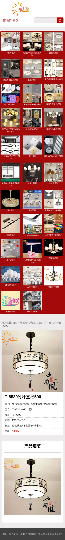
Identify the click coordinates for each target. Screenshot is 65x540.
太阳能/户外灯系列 (32, 235)
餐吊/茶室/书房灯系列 (32, 104)
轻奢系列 (10, 210)
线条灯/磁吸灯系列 (10, 80)
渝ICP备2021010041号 (15, 533)
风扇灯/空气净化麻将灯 (54, 210)
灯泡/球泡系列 (10, 285)
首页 (15, 322)
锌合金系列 (53, 258)
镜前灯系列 (10, 235)
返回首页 (6, 20)
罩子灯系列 (10, 260)
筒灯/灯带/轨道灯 (10, 104)
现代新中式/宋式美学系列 (32, 54)
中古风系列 (53, 183)
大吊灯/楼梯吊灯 (32, 129)
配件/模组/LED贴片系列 (53, 156)
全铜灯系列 (32, 183)
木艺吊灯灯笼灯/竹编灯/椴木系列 (11, 130)
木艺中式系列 (32, 287)
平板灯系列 (10, 53)
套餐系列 (32, 210)
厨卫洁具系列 (32, 312)
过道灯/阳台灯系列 (53, 104)
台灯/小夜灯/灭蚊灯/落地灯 (32, 261)
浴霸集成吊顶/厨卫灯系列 (11, 184)
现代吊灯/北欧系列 (53, 129)
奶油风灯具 (32, 80)
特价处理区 (10, 312)
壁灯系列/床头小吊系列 (54, 79)
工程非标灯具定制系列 (53, 235)
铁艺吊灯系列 (53, 287)
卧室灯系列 (53, 53)
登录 (15, 20)
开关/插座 (32, 156)
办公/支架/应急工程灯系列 (11, 157)
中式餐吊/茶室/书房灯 (32, 322)
